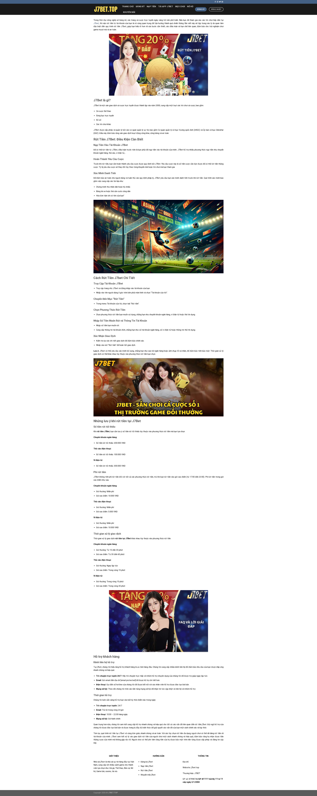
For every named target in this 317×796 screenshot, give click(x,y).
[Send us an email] (222, 2)
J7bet (96, 23)
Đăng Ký (140, 6)
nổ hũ (190, 6)
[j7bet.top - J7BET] (105, 9)
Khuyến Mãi (129, 12)
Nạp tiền (151, 6)
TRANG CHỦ (128, 6)
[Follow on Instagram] (217, 2)
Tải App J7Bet (165, 6)
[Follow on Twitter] (220, 2)
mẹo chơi (180, 6)
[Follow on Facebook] (215, 2)
